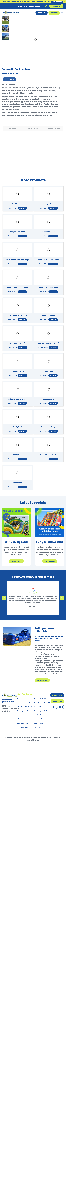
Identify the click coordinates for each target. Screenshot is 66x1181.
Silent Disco (22, 719)
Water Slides (39, 707)
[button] (56, 6)
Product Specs (53, 128)
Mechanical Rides (41, 715)
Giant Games (22, 715)
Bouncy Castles (23, 711)
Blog (25, 6)
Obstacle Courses (24, 727)
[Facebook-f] (58, 707)
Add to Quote (9, 79)
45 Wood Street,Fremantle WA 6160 (10, 708)
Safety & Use (33, 128)
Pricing (12, 128)
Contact (38, 6)
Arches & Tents (23, 723)
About (20, 6)
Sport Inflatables (41, 699)
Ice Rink (37, 727)
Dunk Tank (38, 719)
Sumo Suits (38, 723)
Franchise (21, 699)
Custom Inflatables (25, 703)
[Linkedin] (53, 707)
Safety (31, 6)
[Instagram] (62, 707)
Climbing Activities (42, 711)
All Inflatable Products (26, 707)
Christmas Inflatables (43, 703)
